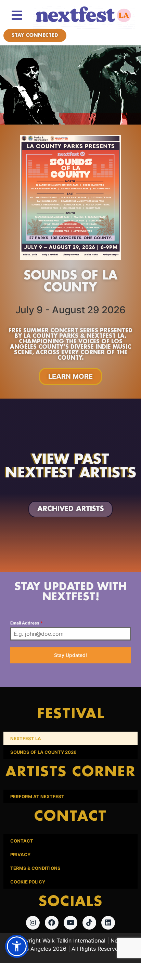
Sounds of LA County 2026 (43, 752)
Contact (21, 841)
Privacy (20, 854)
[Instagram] (33, 923)
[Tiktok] (89, 923)
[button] (17, 946)
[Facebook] (52, 923)
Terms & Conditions (35, 868)
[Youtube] (70, 923)
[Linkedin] (108, 923)
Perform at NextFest (37, 796)
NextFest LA (25, 738)
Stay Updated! (70, 655)
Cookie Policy (27, 882)
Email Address (26, 623)
